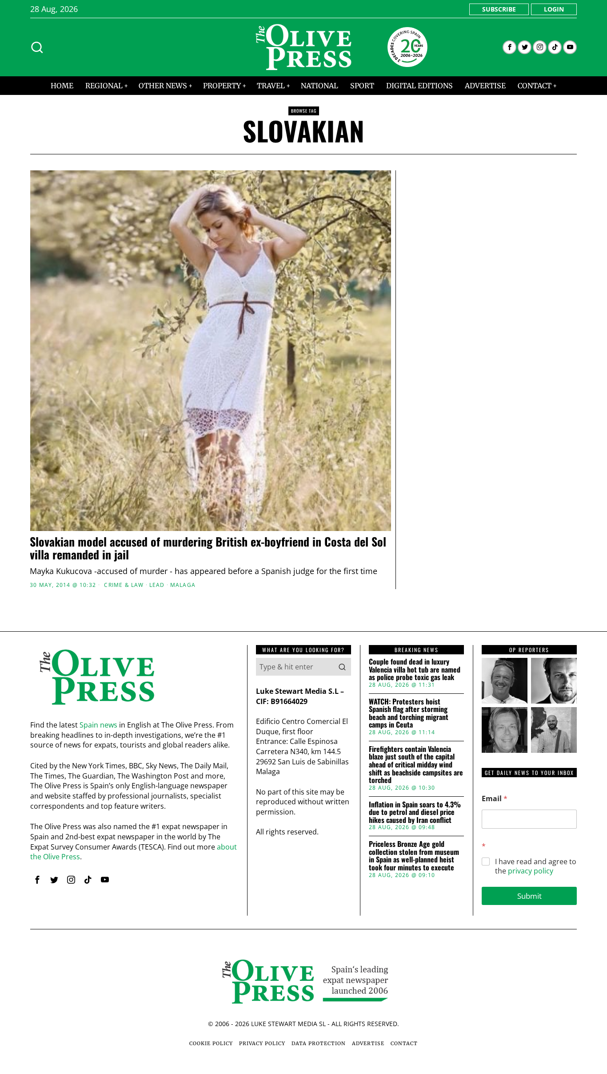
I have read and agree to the (535, 866)
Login (554, 9)
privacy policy (530, 871)
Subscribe (499, 9)
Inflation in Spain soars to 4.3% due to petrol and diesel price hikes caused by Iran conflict (415, 812)
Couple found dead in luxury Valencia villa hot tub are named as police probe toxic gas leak (414, 669)
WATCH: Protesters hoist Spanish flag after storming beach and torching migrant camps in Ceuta (408, 713)
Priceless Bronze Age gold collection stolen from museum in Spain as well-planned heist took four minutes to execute (414, 855)
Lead (157, 585)
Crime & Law (124, 585)
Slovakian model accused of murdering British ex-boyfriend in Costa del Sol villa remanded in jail (208, 548)
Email (494, 799)
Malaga (183, 585)
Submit (529, 896)
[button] (342, 667)
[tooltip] (509, 47)
